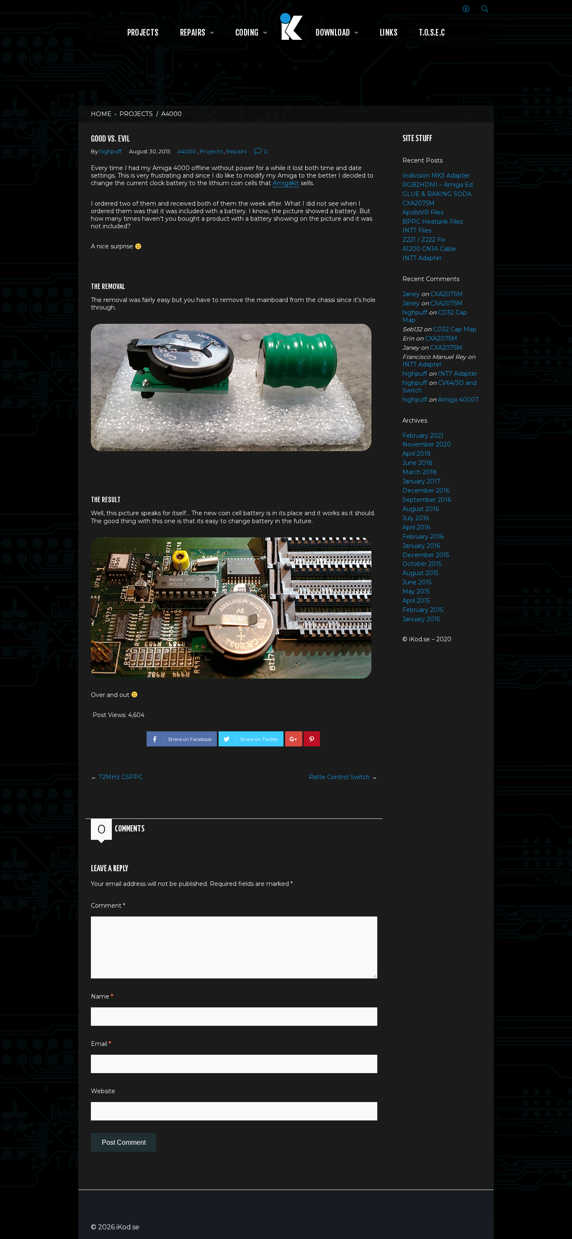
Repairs (236, 151)
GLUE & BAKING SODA (437, 194)
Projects (136, 114)
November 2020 (426, 444)
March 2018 (419, 472)
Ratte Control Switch (339, 777)
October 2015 (421, 564)
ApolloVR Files (422, 212)
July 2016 (415, 518)
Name (102, 996)
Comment (108, 905)
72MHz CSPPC (120, 777)
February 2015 (422, 610)
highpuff (110, 151)
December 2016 (425, 490)
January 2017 (421, 481)
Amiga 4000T (458, 399)
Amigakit (286, 183)
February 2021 (422, 435)
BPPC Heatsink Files (432, 221)
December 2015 (425, 555)
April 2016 (416, 527)
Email (101, 1044)
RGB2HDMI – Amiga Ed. (438, 184)
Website (103, 1091)
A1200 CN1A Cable (429, 249)
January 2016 (421, 546)
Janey (411, 294)
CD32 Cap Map (455, 329)
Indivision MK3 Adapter (436, 175)
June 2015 (416, 582)
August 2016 (420, 509)
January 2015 (421, 619)
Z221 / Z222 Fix (423, 239)
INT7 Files (416, 230)
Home (101, 114)
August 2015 (420, 573)
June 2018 (417, 463)
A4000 (171, 114)
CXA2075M (418, 203)
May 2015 (416, 591)
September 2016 (426, 499)
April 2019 (416, 453)
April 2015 (416, 600)
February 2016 (422, 536)
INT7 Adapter (422, 258)
